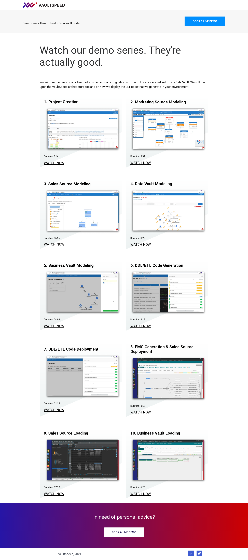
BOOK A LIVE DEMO (205, 21)
